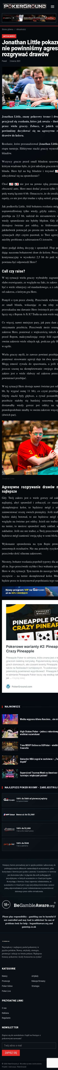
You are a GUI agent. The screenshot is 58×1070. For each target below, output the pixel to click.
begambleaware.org (39, 923)
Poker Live (6, 991)
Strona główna (7, 29)
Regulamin (6, 1018)
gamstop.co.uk (29, 926)
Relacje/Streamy (38, 981)
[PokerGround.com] (24, 6)
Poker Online (7, 986)
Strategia (35, 986)
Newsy (4, 976)
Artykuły (35, 976)
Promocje (6, 981)
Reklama (5, 1013)
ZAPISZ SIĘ (11, 1052)
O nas (4, 1008)
